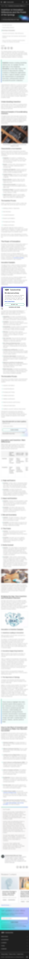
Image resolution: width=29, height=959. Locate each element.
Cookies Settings (14, 307)
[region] (14, 299)
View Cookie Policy (10, 301)
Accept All (14, 304)
